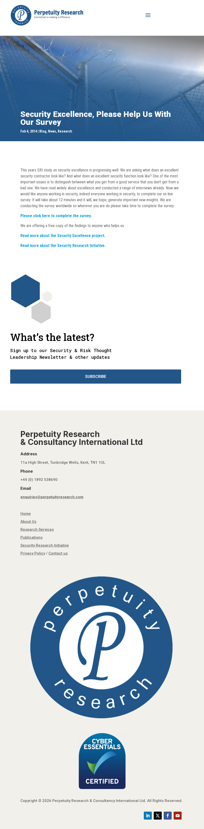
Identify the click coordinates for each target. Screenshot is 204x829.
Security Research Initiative (44, 545)
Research (65, 131)
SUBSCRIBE (95, 376)
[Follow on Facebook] (168, 816)
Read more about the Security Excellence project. (62, 235)
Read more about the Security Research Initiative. (62, 245)
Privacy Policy (32, 553)
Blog (42, 131)
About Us (28, 521)
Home (25, 513)
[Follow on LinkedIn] (148, 816)
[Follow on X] (158, 816)
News (52, 131)
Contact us (58, 553)
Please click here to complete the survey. (56, 215)
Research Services (37, 529)
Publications (31, 537)
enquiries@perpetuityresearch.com (51, 497)
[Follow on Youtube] (178, 816)
